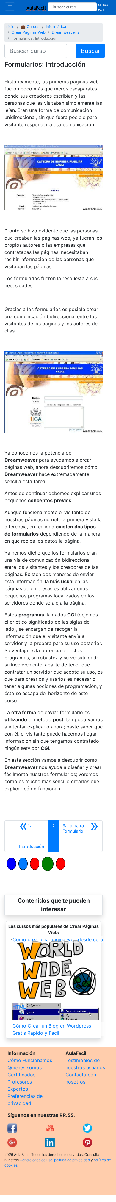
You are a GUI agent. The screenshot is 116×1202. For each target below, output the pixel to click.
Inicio (10, 26)
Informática (56, 26)
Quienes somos (24, 1067)
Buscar (90, 50)
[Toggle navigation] (10, 6)
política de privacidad (72, 1160)
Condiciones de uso (36, 1160)
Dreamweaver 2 (66, 32)
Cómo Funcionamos (29, 1060)
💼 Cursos (30, 26)
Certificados (21, 1075)
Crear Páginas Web (29, 32)
